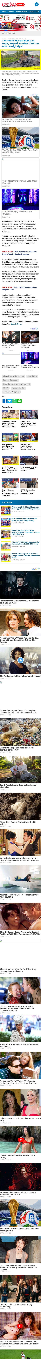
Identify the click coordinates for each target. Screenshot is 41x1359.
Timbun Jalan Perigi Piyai (11, 392)
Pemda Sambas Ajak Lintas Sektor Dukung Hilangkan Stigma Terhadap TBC (25, 532)
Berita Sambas (32, 376)
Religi (32, 11)
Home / (4, 33)
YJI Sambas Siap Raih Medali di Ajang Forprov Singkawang (24, 520)
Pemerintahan (21, 11)
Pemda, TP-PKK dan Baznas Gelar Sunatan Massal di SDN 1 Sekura (25, 543)
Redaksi (11, 11)
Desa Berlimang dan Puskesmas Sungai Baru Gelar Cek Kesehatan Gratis (26, 555)
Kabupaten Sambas (18, 388)
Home (3, 11)
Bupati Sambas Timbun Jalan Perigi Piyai (16, 384)
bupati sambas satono (10, 380)
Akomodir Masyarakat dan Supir (13, 376)
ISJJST (5, 388)
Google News (16, 324)
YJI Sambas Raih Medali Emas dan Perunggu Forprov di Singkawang (25, 508)
